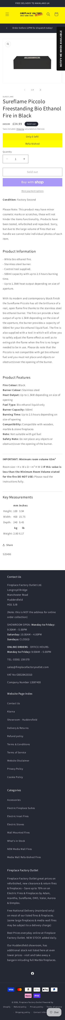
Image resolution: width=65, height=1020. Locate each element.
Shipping (20, 129)
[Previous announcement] (7, 28)
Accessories (14, 800)
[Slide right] (40, 90)
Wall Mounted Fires (18, 832)
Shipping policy (22, 1012)
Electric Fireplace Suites (21, 808)
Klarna (11, 711)
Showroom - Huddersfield (22, 719)
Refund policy (15, 736)
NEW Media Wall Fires (19, 849)
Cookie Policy (15, 777)
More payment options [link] (32, 191)
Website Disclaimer (18, 760)
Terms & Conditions (18, 744)
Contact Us (13, 703)
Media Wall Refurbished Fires (24, 857)
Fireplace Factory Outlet (30, 1002)
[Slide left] (25, 90)
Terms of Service (16, 752)
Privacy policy (36, 1007)
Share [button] (9, 545)
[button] (7, 14)
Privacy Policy (15, 768)
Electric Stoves (15, 824)
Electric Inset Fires (18, 816)
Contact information (43, 1012)
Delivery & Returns (18, 728)
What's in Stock (16, 840)
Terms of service (54, 1007)
